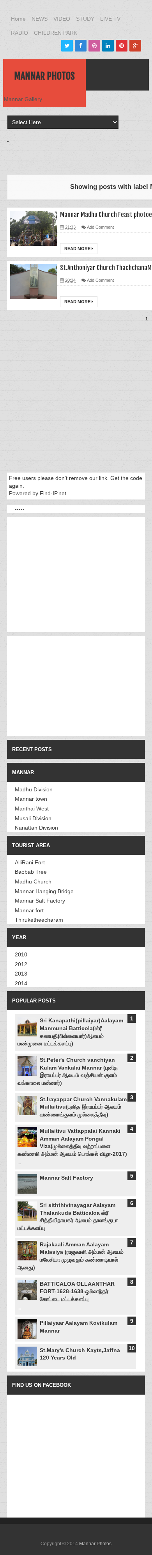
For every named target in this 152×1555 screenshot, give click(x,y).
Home (18, 19)
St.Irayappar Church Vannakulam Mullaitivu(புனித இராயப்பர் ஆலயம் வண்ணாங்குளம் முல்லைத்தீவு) (83, 1107)
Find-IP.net (53, 493)
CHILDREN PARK (55, 33)
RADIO (19, 33)
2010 (21, 954)
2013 (21, 973)
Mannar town (31, 799)
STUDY (85, 19)
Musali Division (33, 818)
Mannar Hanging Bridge (44, 891)
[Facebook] (81, 46)
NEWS (40, 19)
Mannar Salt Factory (40, 900)
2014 (21, 983)
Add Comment (100, 227)
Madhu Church (33, 881)
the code (131, 478)
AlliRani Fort (30, 862)
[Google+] (135, 46)
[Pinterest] (121, 46)
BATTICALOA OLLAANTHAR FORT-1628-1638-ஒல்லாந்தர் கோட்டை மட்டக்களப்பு (77, 1291)
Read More (78, 248)
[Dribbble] (94, 46)
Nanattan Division (36, 828)
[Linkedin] (108, 46)
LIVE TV (110, 19)
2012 (21, 964)
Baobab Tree (31, 872)
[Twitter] (67, 46)
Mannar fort (29, 910)
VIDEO (61, 19)
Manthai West (32, 808)
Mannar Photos (44, 76)
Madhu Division (34, 789)
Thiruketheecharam (39, 920)
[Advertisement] (79, 154)
